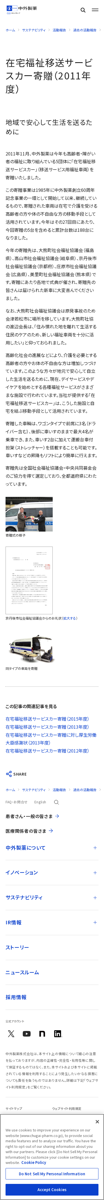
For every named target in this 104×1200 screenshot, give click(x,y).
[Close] (97, 1122)
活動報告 (59, 29)
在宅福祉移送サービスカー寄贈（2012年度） (48, 750)
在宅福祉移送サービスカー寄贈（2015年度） (48, 718)
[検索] (83, 9)
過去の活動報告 (85, 29)
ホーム (10, 29)
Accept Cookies (52, 1189)
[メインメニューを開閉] (95, 10)
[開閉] (95, 847)
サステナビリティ (33, 29)
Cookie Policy (33, 1162)
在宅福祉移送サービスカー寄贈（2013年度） (48, 726)
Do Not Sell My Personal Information (52, 1173)
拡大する (69, 618)
